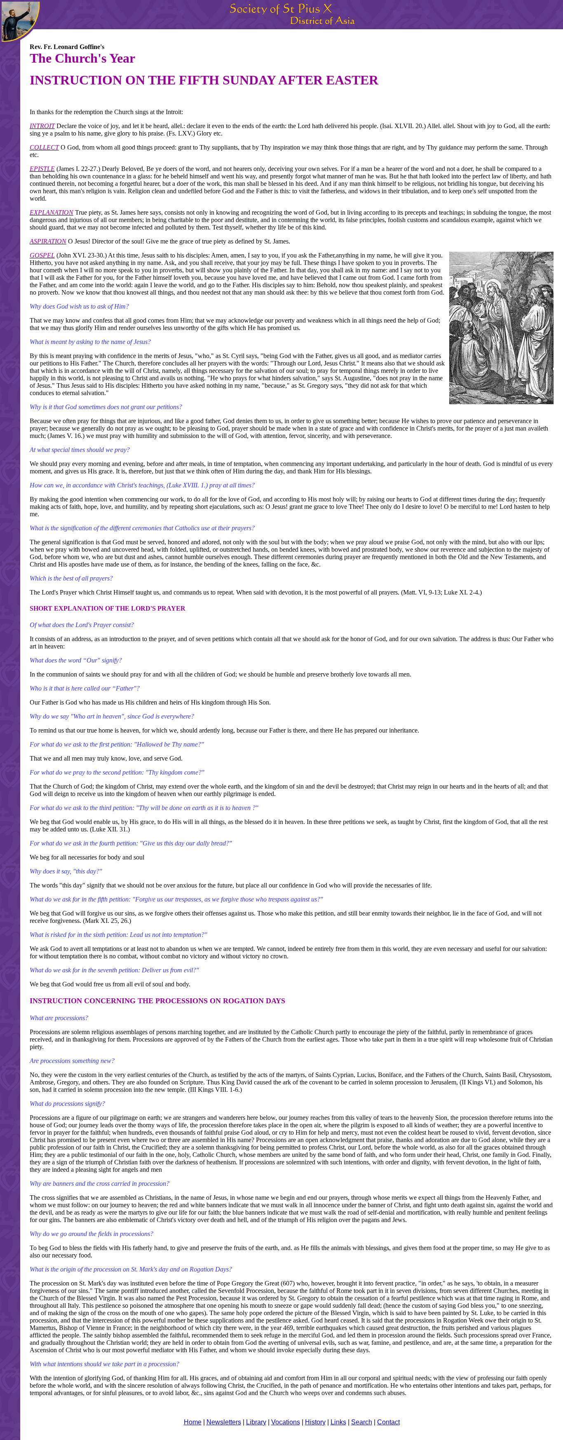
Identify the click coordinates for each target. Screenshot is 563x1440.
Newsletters (223, 1422)
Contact (388, 1422)
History (315, 1422)
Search (361, 1422)
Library (256, 1422)
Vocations (285, 1422)
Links (338, 1422)
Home (193, 1422)
